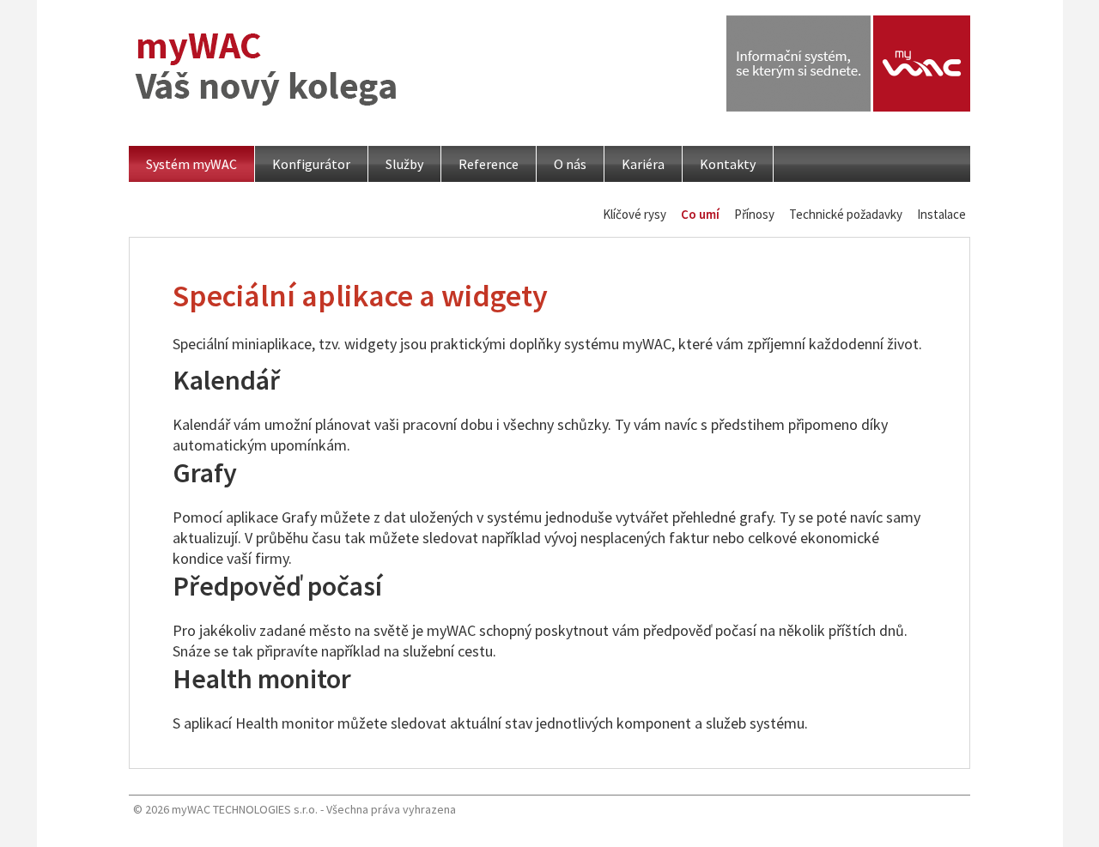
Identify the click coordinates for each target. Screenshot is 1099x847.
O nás (570, 163)
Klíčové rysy (634, 214)
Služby (404, 163)
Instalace (941, 214)
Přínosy (754, 214)
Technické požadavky (845, 214)
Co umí (700, 214)
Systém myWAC (191, 163)
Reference (488, 163)
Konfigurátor (311, 163)
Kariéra (643, 163)
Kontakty (728, 163)
